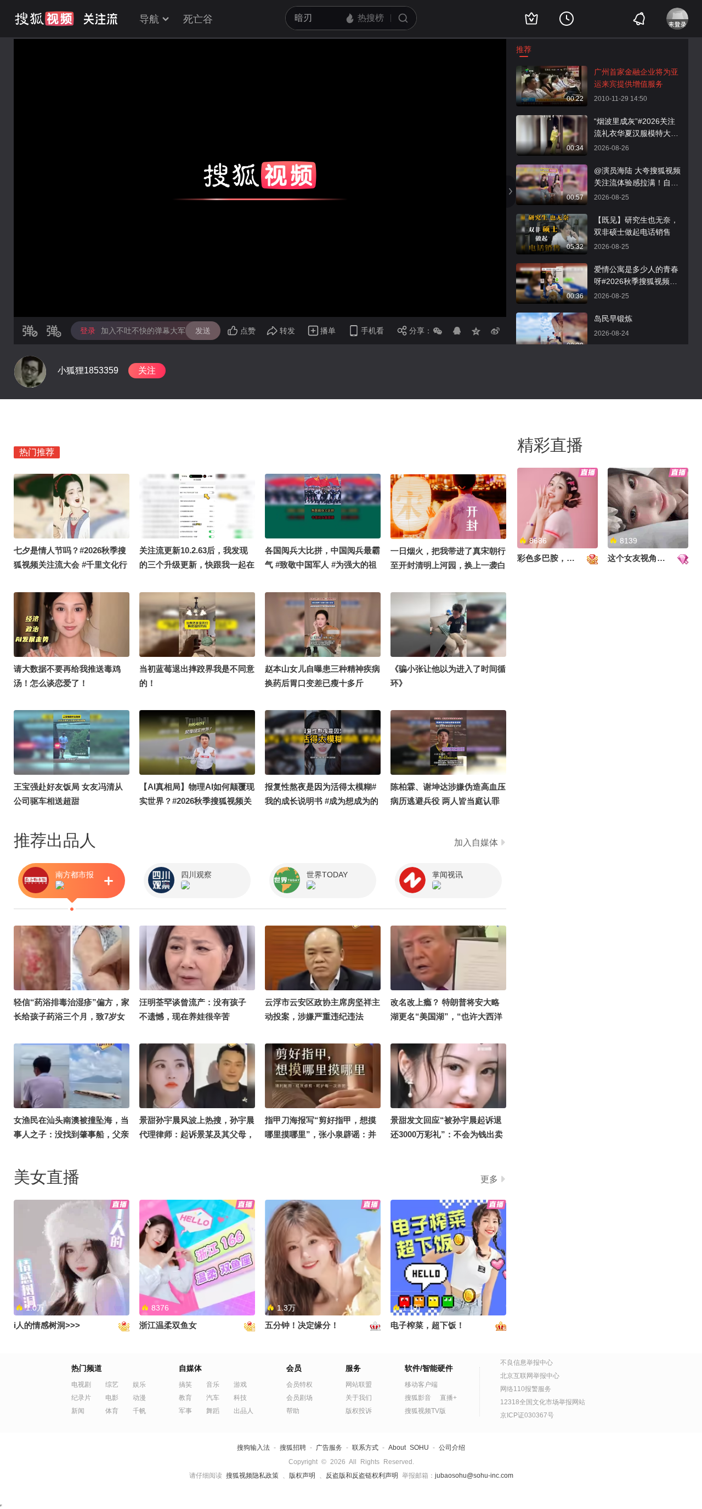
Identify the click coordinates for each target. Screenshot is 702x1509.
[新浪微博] (495, 331)
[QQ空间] (476, 331)
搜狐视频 (44, 19)
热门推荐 (36, 452)
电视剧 (81, 1384)
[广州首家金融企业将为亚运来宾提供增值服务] (551, 71)
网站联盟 (359, 1384)
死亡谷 (198, 19)
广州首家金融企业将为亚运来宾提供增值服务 (636, 77)
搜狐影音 (418, 1398)
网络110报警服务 (525, 1389)
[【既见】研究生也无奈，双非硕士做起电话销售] (551, 219)
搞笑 (185, 1384)
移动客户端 (421, 1384)
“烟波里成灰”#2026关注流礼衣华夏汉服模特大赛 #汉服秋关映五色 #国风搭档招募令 (638, 128)
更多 (489, 1179)
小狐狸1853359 (88, 370)
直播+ (448, 1398)
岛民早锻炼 (613, 318)
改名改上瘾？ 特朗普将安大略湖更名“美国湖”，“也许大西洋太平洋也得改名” (446, 1016)
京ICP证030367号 (527, 1415)
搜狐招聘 (293, 1447)
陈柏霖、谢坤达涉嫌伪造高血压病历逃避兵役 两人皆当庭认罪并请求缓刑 (448, 801)
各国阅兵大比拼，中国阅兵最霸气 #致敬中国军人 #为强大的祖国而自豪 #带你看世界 (322, 564)
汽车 (212, 1398)
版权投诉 (359, 1411)
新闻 (77, 1411)
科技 (240, 1398)
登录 (87, 330)
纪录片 (81, 1398)
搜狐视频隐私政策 (252, 1475)
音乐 (212, 1384)
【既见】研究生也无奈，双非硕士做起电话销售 (636, 225)
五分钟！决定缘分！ (302, 1325)
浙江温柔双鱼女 (168, 1325)
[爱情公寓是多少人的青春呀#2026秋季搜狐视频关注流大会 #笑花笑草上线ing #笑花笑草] (551, 268)
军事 (185, 1411)
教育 (185, 1398)
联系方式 (365, 1447)
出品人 (243, 1411)
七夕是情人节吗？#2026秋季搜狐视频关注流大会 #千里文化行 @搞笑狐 (70, 564)
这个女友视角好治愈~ (647, 558)
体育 (111, 1411)
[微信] (437, 331)
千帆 (139, 1411)
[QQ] (456, 331)
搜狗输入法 (253, 1447)
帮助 (292, 1411)
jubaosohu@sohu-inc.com (474, 1475)
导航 (149, 19)
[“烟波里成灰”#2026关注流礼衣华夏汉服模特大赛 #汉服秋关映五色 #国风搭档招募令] (551, 120)
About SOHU (408, 1447)
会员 (294, 1368)
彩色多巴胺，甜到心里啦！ (566, 558)
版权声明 (302, 1475)
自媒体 (190, 1368)
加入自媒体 (476, 842)
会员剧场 (299, 1398)
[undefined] (30, 371)
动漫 (139, 1398)
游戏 (240, 1384)
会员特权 (299, 1384)
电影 (111, 1398)
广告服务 (329, 1447)
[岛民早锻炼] (551, 318)
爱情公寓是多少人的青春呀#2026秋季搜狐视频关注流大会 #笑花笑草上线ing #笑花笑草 (636, 276)
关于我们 (359, 1398)
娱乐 (139, 1384)
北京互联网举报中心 (529, 1376)
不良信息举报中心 (526, 1362)
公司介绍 (452, 1447)
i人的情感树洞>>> (47, 1325)
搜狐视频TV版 (425, 1411)
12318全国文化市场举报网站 (542, 1402)
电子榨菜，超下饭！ (427, 1325)
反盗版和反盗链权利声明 (362, 1475)
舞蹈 (212, 1411)
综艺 (111, 1384)
